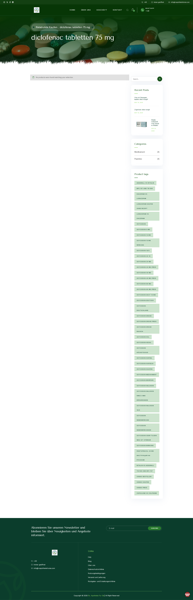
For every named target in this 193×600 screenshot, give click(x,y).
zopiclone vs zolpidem (147, 493)
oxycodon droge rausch (144, 329)
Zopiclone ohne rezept (142, 110)
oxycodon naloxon (145, 385)
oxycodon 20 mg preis (146, 267)
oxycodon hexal (144, 342)
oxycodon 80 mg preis (146, 289)
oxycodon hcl (143, 337)
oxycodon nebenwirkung (143, 418)
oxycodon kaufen (144, 369)
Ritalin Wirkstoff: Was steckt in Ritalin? (155, 122)
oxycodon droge (144, 316)
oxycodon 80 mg (144, 284)
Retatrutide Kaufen (46, 27)
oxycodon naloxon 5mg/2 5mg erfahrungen (145, 395)
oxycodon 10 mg (144, 235)
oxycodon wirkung (145, 445)
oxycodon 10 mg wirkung (144, 243)
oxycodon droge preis (147, 321)
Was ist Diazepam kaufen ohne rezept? (141, 98)
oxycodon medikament (147, 374)
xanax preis (142, 487)
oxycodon (141, 224)
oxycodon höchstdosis (142, 350)
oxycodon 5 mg (143, 229)
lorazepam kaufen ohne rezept (145, 206)
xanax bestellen (144, 476)
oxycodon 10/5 (143, 250)
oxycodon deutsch (145, 300)
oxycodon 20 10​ (143, 256)
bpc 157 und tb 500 (145, 188)
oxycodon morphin (145, 380)
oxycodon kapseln (145, 363)
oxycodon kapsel (144, 358)
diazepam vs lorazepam (142, 196)
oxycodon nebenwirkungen (144, 428)
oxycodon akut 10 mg (146, 295)
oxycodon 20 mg (144, 261)
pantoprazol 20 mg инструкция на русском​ (145, 455)
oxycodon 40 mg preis (146, 278)
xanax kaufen (143, 482)
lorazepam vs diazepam (143, 216)
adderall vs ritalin (145, 183)
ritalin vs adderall (145, 465)
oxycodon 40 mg (144, 272)
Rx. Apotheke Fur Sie (96, 596)
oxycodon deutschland (142, 308)
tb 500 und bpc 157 (145, 471)
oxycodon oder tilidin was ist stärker (147, 438)
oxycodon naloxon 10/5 (145, 408)
